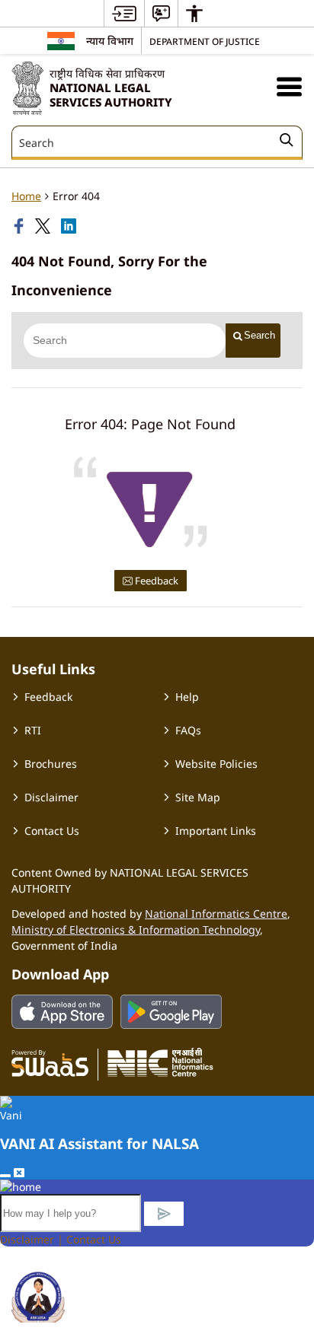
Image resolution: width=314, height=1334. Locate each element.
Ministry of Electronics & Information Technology (135, 929)
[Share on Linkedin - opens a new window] (70, 226)
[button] (289, 86)
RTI (32, 730)
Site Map (197, 797)
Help (187, 696)
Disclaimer (51, 797)
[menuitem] (124, 13)
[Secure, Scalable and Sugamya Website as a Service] (49, 1062)
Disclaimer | (33, 1239)
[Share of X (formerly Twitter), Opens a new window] (44, 226)
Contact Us (51, 830)
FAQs (188, 730)
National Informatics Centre (216, 913)
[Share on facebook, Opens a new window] (20, 226)
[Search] (286, 142)
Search (259, 335)
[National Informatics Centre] (160, 1062)
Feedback (155, 580)
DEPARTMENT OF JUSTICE (204, 41)
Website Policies (216, 763)
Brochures (50, 763)
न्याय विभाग (109, 40)
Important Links (215, 830)
